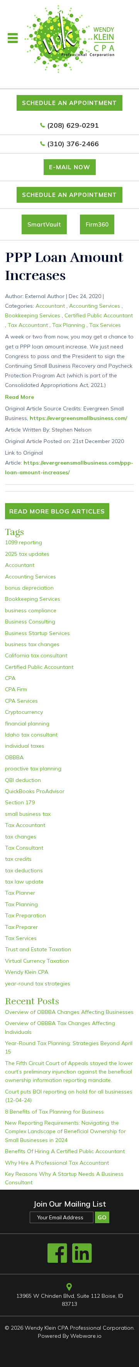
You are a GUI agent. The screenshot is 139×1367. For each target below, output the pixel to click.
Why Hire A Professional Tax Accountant (57, 1162)
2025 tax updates (27, 553)
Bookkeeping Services (32, 315)
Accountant (50, 305)
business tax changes (32, 644)
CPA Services (21, 700)
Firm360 (97, 224)
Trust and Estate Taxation (38, 949)
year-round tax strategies (37, 983)
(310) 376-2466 (73, 143)
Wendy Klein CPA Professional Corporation (79, 1327)
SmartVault (44, 224)
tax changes (20, 836)
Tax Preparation (25, 915)
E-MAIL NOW (69, 167)
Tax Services (105, 325)
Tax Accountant (28, 325)
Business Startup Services (37, 633)
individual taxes (24, 745)
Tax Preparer (21, 927)
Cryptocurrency (24, 712)
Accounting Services (94, 305)
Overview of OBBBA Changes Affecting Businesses (69, 1012)
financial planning (27, 723)
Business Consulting (30, 621)
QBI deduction (23, 780)
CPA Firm (16, 689)
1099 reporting (23, 542)
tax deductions (24, 870)
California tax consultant (36, 655)
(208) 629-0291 (73, 125)
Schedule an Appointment (69, 103)
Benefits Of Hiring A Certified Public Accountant (65, 1151)
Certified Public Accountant (98, 315)
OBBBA (14, 757)
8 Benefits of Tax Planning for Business (54, 1111)
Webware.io (86, 1335)
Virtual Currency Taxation (37, 960)
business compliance (30, 610)
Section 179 (20, 802)
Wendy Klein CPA (26, 972)
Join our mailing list (69, 1204)
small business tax (28, 813)
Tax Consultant (24, 847)
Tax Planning (68, 325)
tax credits (18, 858)
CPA (10, 678)
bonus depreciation (29, 587)
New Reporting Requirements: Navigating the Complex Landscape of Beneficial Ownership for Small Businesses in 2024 (65, 1131)
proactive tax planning (33, 768)
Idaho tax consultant (31, 734)
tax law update (24, 881)
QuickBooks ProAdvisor (34, 791)
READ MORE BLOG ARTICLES (57, 511)
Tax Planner (20, 892)
